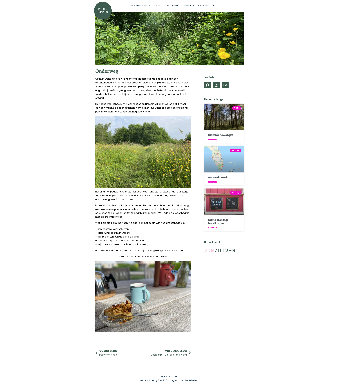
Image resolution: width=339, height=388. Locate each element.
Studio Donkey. (166, 380)
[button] (148, 5)
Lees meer (212, 139)
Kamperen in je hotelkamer (218, 221)
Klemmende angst (220, 135)
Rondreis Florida (219, 177)
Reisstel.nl (194, 380)
